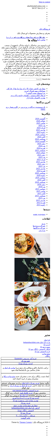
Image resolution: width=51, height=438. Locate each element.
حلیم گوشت (25, 418)
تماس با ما (41, 40)
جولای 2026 (40, 121)
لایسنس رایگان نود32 (25, 410)
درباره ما (9, 37)
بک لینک (47, 340)
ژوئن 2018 (41, 184)
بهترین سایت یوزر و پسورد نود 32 (25, 400)
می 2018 (41, 187)
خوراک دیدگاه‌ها (39, 228)
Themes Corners (25, 422)
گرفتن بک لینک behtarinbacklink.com (26, 408)
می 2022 (41, 166)
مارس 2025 (40, 130)
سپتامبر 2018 (40, 182)
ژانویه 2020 (41, 175)
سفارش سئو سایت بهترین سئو (25, 405)
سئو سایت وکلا (9, 376)
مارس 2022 (40, 169)
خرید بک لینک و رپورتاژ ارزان (20, 386)
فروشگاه (23, 37)
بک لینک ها (24, 395)
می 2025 (41, 125)
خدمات (36, 37)
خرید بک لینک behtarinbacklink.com (36, 342)
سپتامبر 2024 (40, 139)
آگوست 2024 (40, 141)
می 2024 (41, 146)
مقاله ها (30, 37)
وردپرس (42, 230)
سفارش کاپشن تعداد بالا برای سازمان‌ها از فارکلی (25, 89)
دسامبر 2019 (40, 178)
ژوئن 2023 (41, 155)
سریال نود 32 (25, 413)
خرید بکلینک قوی (26, 393)
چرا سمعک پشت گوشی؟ (35, 93)
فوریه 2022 (41, 171)
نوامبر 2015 (40, 191)
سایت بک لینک (9, 368)
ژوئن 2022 (41, 164)
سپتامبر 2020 (40, 173)
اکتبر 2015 (41, 193)
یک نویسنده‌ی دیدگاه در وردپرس (33, 107)
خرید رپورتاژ (25, 403)
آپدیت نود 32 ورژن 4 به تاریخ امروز (25, 398)
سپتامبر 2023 (40, 150)
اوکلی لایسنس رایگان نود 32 (39, 349)
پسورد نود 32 (45, 347)
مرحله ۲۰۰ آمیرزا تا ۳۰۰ (25, 415)
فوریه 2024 (41, 148)
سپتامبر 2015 (40, 196)
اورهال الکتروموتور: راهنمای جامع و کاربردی (28, 95)
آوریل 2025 (41, 128)
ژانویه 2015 (41, 205)
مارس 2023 (40, 162)
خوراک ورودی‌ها (39, 226)
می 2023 (41, 157)
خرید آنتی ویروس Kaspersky (26, 358)
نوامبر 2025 (40, 123)
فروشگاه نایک (44, 29)
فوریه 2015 (41, 203)
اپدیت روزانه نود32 (25, 363)
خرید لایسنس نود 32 (42, 351)
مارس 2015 (40, 200)
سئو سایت (46, 354)
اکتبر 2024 (41, 137)
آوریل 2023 (41, 159)
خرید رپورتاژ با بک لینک (30, 383)
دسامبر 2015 (40, 189)
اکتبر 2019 (41, 180)
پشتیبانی (16, 37)
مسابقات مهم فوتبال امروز (34, 91)
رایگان (47, 356)
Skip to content (44, 2)
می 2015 (41, 198)
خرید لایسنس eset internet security (26, 390)
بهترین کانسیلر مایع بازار (35, 98)
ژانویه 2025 (41, 132)
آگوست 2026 (40, 119)
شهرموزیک (25, 361)
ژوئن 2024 (41, 144)
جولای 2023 (40, 153)
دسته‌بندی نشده (39, 214)
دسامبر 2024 (40, 135)
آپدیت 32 (46, 345)
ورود (43, 224)
